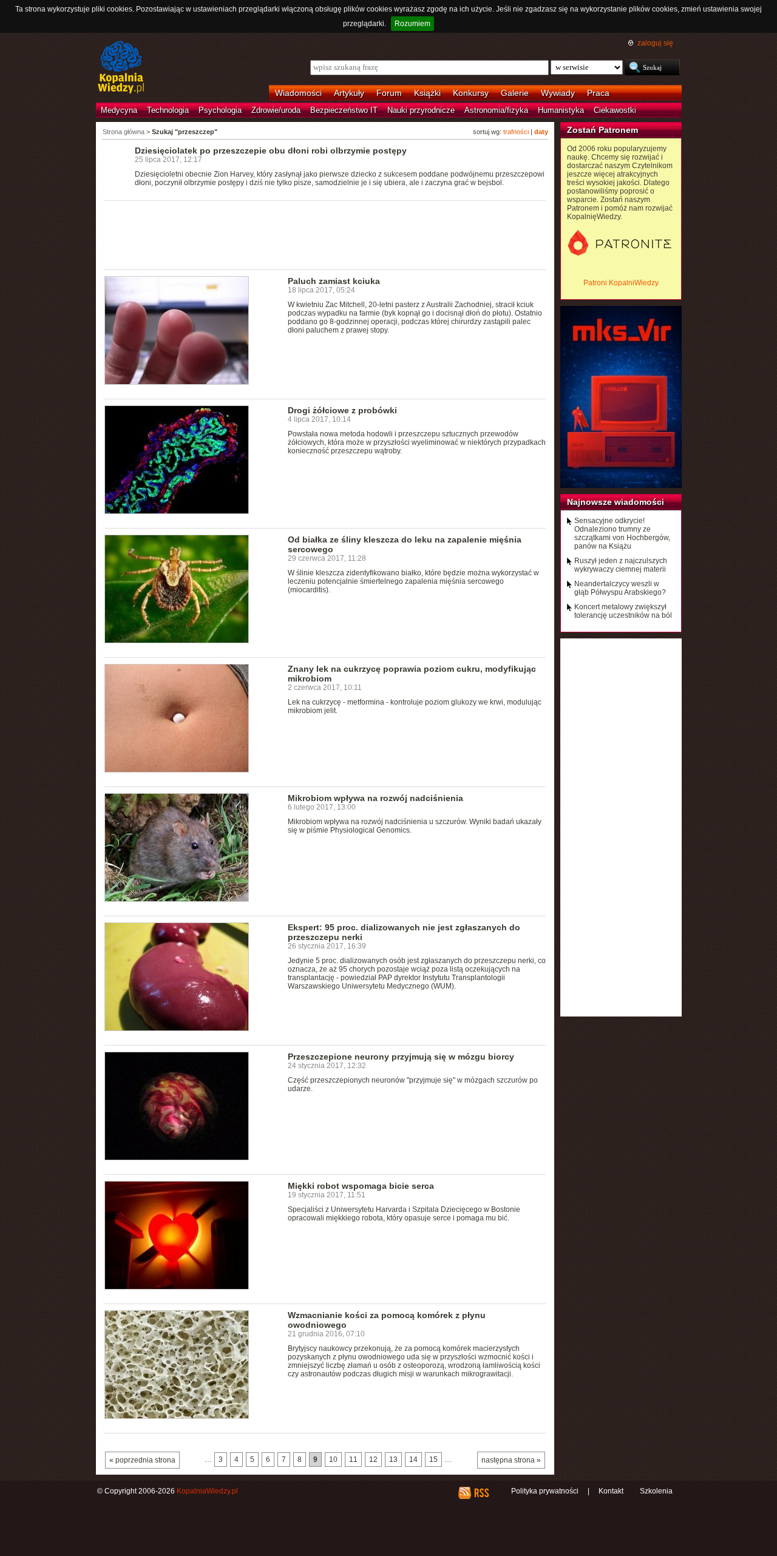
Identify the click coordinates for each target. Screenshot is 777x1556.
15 (433, 1459)
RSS (481, 1493)
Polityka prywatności (545, 1491)
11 (353, 1459)
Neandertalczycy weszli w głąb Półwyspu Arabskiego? (620, 588)
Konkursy (471, 93)
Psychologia (220, 110)
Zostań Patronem (602, 130)
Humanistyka (561, 110)
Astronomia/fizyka (496, 110)
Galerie (515, 93)
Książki (427, 93)
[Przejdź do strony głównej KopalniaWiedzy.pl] (121, 68)
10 (333, 1459)
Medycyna (119, 110)
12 (373, 1459)
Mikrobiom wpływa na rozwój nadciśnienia (375, 798)
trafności (516, 131)
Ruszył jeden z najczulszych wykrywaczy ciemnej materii (620, 564)
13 (393, 1459)
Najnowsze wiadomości (615, 502)
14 (413, 1459)
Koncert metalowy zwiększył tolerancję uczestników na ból (623, 611)
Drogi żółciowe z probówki (342, 410)
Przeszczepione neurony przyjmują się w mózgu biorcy (401, 1056)
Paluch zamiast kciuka (334, 281)
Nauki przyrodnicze (421, 110)
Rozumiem (412, 23)
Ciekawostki (615, 110)
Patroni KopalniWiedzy (621, 283)
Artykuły (349, 93)
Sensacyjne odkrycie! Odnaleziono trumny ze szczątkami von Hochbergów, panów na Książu (622, 533)
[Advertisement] (325, 234)
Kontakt (611, 1491)
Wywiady (558, 93)
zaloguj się (655, 43)
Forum (389, 93)
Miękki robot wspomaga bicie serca (361, 1186)
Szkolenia (656, 1491)
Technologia (168, 110)
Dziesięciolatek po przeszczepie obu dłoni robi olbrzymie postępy (271, 150)
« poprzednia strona (142, 1460)
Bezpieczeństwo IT (344, 110)
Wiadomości (298, 93)
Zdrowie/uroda (275, 110)
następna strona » (511, 1460)
